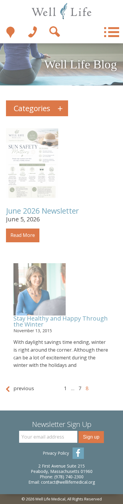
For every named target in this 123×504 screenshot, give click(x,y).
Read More (22, 235)
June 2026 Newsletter (42, 211)
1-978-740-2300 (32, 32)
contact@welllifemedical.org (68, 482)
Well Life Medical (61, 11)
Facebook (78, 453)
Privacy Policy (56, 453)
